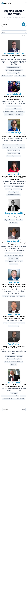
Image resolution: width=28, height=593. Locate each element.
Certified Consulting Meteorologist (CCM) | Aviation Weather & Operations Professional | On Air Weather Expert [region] (14, 248)
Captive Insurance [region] (10, 220)
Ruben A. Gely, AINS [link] (14, 213)
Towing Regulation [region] (14, 192)
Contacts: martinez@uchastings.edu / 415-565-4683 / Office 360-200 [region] (14, 389)
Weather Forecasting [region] (7, 75)
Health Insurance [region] (19, 323)
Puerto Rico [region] (19, 220)
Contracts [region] (22, 396)
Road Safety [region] (9, 189)
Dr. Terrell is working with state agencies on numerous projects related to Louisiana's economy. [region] (14, 291)
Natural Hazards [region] (9, 114)
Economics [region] (5, 296)
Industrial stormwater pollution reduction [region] (14, 147)
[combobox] (12, 24)
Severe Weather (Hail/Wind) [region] (14, 67)
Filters (23, 35)
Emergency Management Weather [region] (14, 255)
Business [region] (12, 296)
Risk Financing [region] (14, 222)
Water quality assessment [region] (13, 156)
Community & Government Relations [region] (13, 186)
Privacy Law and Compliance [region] (13, 359)
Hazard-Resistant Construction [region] (14, 109)
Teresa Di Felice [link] (14, 174)
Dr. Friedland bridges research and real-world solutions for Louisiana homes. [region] (14, 102)
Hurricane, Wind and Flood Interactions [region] (13, 111)
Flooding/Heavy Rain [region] (20, 75)
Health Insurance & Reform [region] (14, 320)
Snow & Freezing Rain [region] (13, 73)
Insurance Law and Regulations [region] (13, 356)
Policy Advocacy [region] (18, 189)
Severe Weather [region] (14, 264)
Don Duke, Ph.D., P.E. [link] (14, 132)
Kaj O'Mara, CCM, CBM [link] (14, 53)
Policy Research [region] (21, 296)
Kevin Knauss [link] (14, 314)
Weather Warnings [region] (14, 258)
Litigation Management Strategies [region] (14, 361)
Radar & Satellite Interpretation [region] (14, 70)
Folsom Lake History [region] (14, 326)
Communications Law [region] (8, 398)
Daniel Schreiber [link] (14, 241)
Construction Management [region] (14, 106)
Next (23, 409)
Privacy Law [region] (14, 364)
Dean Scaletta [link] (14, 344)
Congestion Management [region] (13, 194)
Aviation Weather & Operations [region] (14, 253)
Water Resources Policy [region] (14, 153)
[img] (14, 46)
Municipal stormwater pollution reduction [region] (14, 144)
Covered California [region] (8, 323)
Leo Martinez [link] (14, 382)
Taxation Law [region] (13, 393)
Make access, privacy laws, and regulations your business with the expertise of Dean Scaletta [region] (14, 351)
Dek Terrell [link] (14, 282)
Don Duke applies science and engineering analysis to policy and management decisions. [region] (14, 140)
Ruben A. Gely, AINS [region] (14, 217)
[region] (14, 56)
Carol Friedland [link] (14, 94)
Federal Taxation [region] (20, 398)
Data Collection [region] (19, 114)
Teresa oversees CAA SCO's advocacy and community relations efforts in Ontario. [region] (14, 182)
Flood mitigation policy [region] (14, 150)
